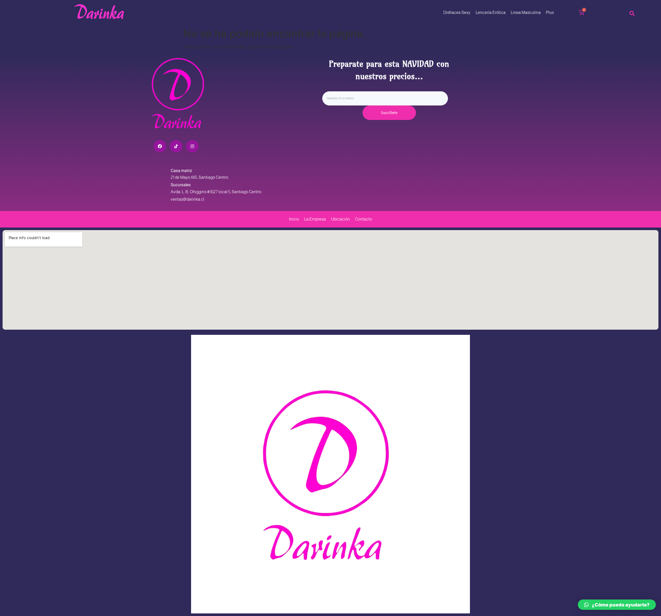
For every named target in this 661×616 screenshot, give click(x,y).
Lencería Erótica (491, 12)
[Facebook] (160, 146)
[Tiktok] (176, 146)
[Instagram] (192, 146)
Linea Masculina (526, 12)
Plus (550, 12)
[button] (617, 604)
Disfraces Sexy (456, 12)
